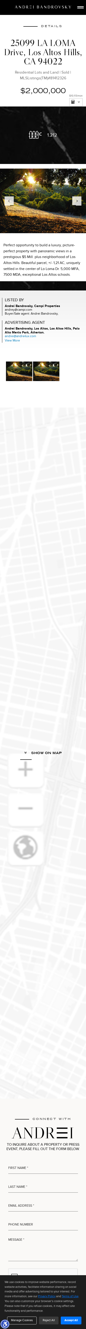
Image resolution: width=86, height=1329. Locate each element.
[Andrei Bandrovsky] (43, 7)
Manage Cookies (22, 1320)
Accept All (71, 1320)
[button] (5, 1324)
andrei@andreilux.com (20, 336)
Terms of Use (70, 1296)
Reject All (49, 1320)
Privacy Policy (46, 1296)
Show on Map (46, 753)
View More (12, 340)
